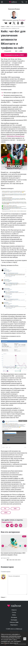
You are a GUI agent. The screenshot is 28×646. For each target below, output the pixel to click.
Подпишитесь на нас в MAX (14, 55)
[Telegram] (10, 23)
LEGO (5, 512)
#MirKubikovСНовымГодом (15, 136)
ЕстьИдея (22, 20)
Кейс (15, 508)
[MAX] (22, 23)
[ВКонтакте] (6, 23)
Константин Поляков (14, 9)
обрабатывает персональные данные (11, 636)
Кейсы (14, 615)
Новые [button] (3, 597)
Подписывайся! (7, 522)
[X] (14, 23)
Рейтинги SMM (14, 622)
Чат (5, 508)
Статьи (14, 612)
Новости (14, 610)
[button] (7, 559)
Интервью (14, 617)
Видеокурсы (14, 625)
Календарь (14, 620)
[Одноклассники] (18, 23)
